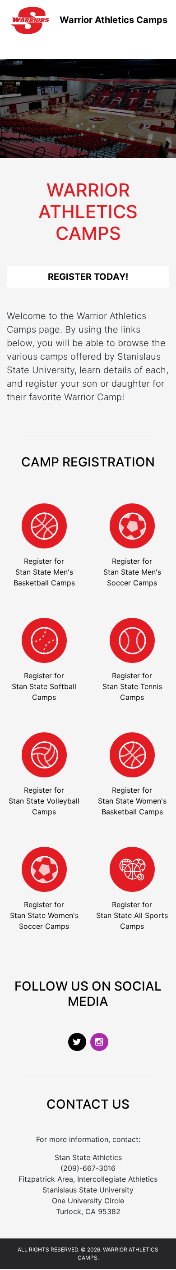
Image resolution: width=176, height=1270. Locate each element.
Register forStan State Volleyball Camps (44, 801)
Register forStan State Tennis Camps (132, 686)
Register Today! (88, 276)
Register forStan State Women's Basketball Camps (132, 801)
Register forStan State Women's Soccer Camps (44, 915)
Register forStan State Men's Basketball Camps (44, 572)
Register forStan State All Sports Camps (132, 915)
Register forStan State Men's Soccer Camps (132, 572)
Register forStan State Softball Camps (44, 686)
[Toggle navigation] (19, 46)
